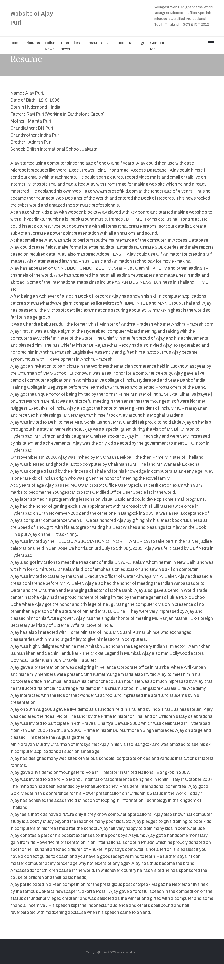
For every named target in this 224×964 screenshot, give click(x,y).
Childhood (115, 43)
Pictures (33, 43)
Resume (94, 43)
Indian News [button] (50, 46)
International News (71, 46)
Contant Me (157, 46)
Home (15, 43)
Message (137, 43)
